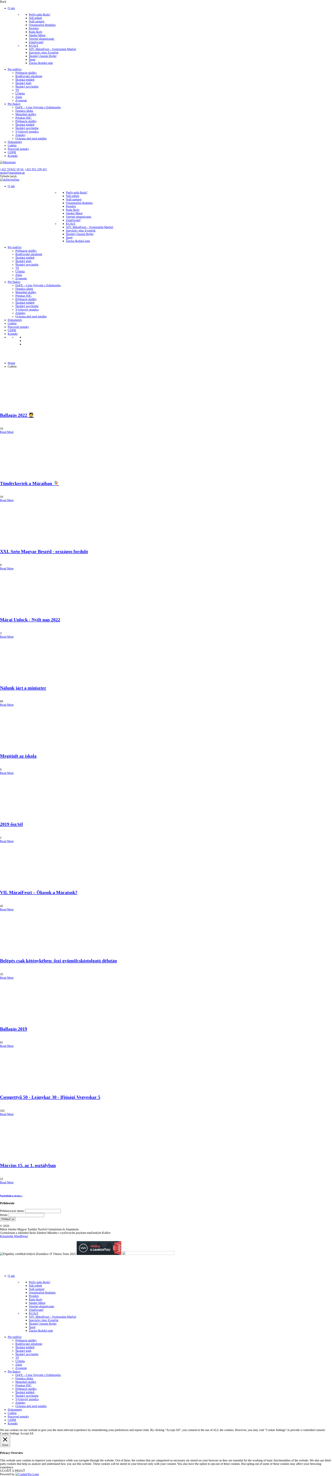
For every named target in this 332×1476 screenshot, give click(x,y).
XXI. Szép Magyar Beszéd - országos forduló (44, 551)
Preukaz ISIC (23, 117)
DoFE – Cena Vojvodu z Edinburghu (38, 107)
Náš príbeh (35, 18)
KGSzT (33, 45)
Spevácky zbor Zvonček (43, 52)
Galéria (12, 145)
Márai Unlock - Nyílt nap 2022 (30, 619)
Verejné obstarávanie (42, 38)
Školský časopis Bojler (42, 56)
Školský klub (23, 83)
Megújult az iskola (18, 755)
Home (11, 363)
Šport (32, 59)
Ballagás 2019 (13, 1028)
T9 (17, 90)
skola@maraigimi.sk (12, 172)
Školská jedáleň (24, 79)
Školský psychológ (26, 86)
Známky (20, 135)
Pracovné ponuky (18, 149)
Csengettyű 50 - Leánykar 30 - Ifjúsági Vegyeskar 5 (50, 1097)
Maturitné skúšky (25, 114)
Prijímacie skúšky (26, 72)
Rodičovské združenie (28, 76)
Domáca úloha (24, 110)
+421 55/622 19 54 (11, 169)
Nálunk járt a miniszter (23, 687)
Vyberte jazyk (8, 176)
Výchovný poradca (27, 131)
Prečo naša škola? (39, 14)
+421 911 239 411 (36, 169)
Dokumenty (15, 142)
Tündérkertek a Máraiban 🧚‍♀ (29, 483)
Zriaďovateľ (36, 42)
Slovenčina (12, 179)
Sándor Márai (37, 35)
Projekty (34, 28)
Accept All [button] (26, 1433)
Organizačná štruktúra (42, 25)
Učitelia (20, 93)
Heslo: (4, 1215)
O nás (11, 8)
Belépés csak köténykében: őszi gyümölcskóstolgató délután (58, 960)
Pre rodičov (15, 69)
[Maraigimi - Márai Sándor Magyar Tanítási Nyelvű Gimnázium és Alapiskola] (8, 162)
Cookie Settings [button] (9, 1433)
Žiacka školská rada (41, 63)
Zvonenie (21, 100)
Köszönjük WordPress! (14, 1236)
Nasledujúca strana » (11, 1195)
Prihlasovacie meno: (12, 1210)
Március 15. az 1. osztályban (28, 1165)
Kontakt (12, 155)
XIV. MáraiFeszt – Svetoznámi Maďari (52, 49)
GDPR (12, 152)
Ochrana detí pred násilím (30, 138)
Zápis (18, 97)
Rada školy (35, 31)
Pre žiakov (14, 104)
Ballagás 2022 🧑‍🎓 (17, 415)
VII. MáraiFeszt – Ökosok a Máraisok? (38, 892)
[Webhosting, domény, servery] (99, 1254)
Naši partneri (36, 21)
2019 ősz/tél (11, 824)
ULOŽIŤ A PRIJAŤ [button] (12, 1470)
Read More (7, 432)
